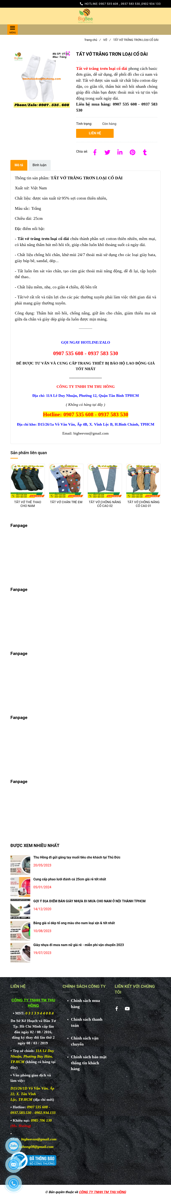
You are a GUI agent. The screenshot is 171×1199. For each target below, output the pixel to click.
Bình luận (40, 165)
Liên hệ (95, 133)
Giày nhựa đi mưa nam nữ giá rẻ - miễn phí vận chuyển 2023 (78, 945)
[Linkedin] (120, 151)
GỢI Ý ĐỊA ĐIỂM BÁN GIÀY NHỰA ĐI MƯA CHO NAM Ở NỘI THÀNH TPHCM (89, 901)
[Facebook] (95, 151)
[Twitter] (107, 151)
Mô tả (19, 165)
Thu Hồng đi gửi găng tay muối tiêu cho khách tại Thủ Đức (76, 857)
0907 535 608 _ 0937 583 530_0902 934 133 (130, 3)
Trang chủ (92, 39)
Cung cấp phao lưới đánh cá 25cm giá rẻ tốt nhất (69, 879)
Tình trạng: (84, 124)
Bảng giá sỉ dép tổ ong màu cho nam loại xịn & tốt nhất (74, 923)
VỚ (107, 39)
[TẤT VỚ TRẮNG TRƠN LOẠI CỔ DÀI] (85, 16)
